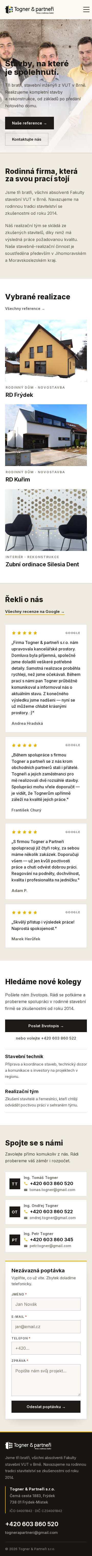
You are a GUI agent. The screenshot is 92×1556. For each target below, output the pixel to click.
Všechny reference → (25, 308)
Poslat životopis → (46, 1025)
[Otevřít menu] (83, 9)
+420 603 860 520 (51, 1183)
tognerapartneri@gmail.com (31, 1532)
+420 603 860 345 (51, 1239)
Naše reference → (29, 123)
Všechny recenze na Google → (35, 612)
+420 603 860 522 (51, 1211)
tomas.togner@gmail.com (52, 1189)
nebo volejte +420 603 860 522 (46, 1038)
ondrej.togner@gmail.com (53, 1217)
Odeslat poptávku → (46, 1406)
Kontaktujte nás (26, 139)
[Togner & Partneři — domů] (29, 9)
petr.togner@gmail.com (50, 1246)
